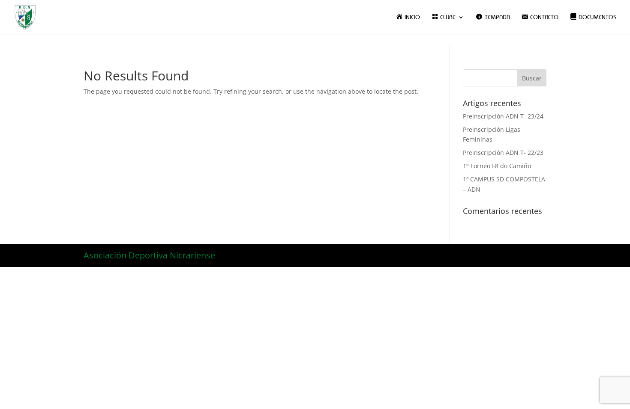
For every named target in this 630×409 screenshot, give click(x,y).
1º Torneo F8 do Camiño (497, 166)
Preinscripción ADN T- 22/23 (503, 152)
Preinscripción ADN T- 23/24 (503, 116)
